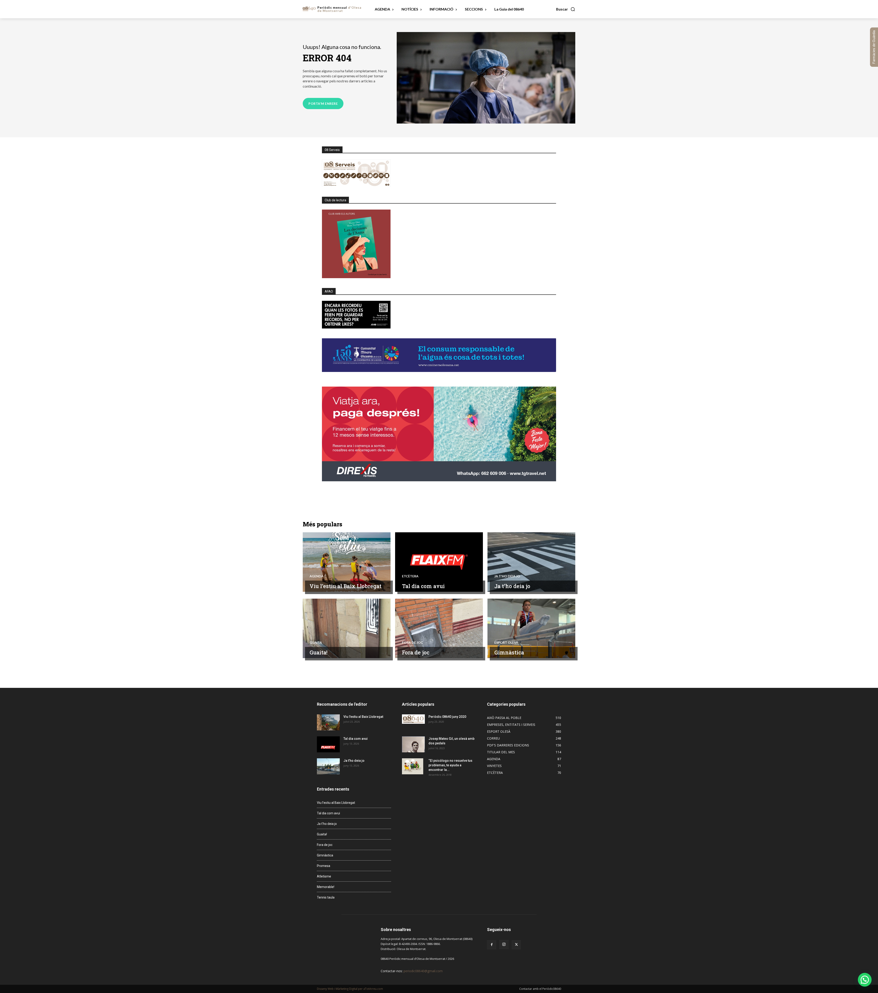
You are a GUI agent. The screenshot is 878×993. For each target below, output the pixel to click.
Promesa (323, 866)
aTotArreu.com (373, 989)
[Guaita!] (347, 628)
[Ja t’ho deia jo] (531, 562)
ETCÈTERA (410, 576)
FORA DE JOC (412, 642)
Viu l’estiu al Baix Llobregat (345, 586)
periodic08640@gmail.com (423, 971)
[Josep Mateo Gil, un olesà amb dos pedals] (413, 744)
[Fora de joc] (439, 628)
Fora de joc (415, 652)
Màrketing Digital (346, 989)
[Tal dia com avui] (439, 562)
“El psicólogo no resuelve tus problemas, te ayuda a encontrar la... (450, 765)
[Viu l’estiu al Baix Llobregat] (347, 562)
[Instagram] (504, 944)
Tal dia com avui (423, 586)
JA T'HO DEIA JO (507, 576)
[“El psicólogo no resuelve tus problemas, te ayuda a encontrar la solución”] (412, 766)
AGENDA (317, 576)
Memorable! (325, 887)
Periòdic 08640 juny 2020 (447, 717)
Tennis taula (326, 897)
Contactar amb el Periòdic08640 (540, 989)
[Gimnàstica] (531, 628)
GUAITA (316, 642)
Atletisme (324, 876)
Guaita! (318, 652)
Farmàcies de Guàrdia (874, 47)
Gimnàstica (509, 652)
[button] (565, 9)
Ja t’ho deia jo (512, 586)
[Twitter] (516, 944)
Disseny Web (325, 989)
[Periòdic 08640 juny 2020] (413, 719)
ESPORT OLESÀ (506, 642)
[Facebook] (491, 944)
